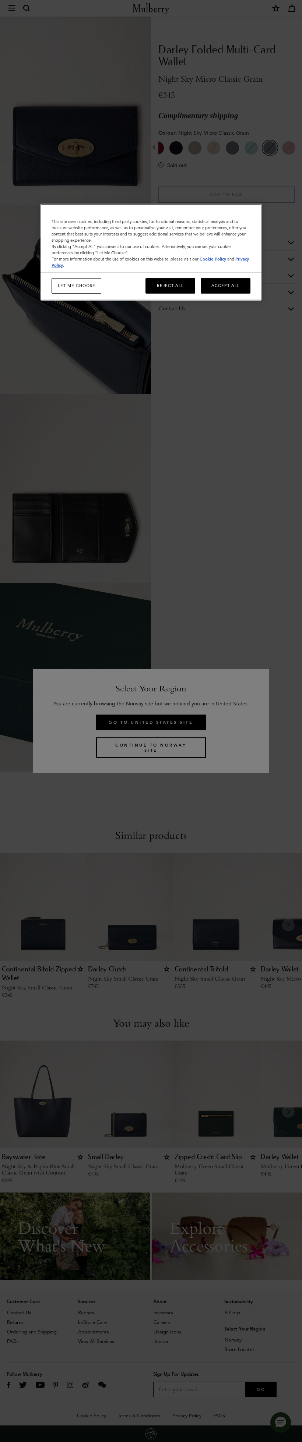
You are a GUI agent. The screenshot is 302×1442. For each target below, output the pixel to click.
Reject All (170, 285)
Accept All (225, 285)
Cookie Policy (213, 259)
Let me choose (76, 285)
